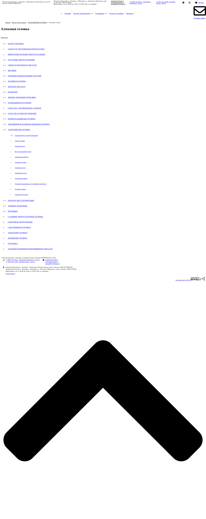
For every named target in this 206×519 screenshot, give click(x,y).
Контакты (129, 13)
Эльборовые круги (21, 173)
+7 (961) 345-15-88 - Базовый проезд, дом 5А (165, 2)
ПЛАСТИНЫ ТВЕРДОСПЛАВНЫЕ (21, 60)
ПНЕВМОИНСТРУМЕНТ (17, 238)
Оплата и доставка (116, 13)
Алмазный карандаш (21, 157)
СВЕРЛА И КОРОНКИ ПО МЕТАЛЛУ (22, 65)
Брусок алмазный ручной (23, 151)
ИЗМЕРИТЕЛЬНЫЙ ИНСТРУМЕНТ (22, 119)
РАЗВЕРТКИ (12, 92)
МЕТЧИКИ (12, 70)
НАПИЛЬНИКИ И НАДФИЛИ (19, 103)
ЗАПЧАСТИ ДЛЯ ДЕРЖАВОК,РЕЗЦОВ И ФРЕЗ (26, 49)
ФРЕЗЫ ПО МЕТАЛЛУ (16, 87)
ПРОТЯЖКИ (12, 211)
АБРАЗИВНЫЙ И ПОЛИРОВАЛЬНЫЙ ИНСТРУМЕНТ (29, 124)
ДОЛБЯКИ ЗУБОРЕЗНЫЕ (17, 206)
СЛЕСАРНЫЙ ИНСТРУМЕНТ (19, 227)
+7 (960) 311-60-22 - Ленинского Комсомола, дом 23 (140, 2)
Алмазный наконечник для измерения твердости (30, 184)
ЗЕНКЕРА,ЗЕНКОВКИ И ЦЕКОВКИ (22, 97)
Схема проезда (10, 274)
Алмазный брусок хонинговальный (26, 135)
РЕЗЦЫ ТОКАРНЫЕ (16, 44)
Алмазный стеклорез (21, 194)
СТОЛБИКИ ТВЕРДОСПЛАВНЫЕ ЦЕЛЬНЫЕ (25, 217)
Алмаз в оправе (20, 141)
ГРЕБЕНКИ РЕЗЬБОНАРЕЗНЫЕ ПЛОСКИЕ (24, 76)
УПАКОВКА (13, 243)
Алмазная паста (20, 146)
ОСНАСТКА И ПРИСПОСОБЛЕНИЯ (22, 113)
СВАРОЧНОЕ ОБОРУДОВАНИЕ (20, 222)
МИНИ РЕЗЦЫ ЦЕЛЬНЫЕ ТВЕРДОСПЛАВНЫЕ (26, 54)
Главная (67, 13)
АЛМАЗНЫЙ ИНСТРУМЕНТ (37, 22)
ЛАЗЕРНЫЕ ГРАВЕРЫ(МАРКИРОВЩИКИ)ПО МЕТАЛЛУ (30, 249)
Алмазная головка (21, 162)
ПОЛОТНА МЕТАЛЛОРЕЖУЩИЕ (21, 200)
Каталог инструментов (81, 13)
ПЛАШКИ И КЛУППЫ (17, 81)
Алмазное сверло (20, 189)
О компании (99, 13)
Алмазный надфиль (21, 178)
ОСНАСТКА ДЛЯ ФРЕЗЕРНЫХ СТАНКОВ (24, 108)
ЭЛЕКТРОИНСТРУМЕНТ (18, 233)
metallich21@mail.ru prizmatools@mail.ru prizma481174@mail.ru (118, 2)
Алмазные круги (20, 168)
